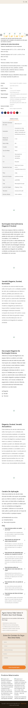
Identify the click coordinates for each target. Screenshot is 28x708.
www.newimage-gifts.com (14, 703)
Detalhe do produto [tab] (14, 118)
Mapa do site (24, 703)
